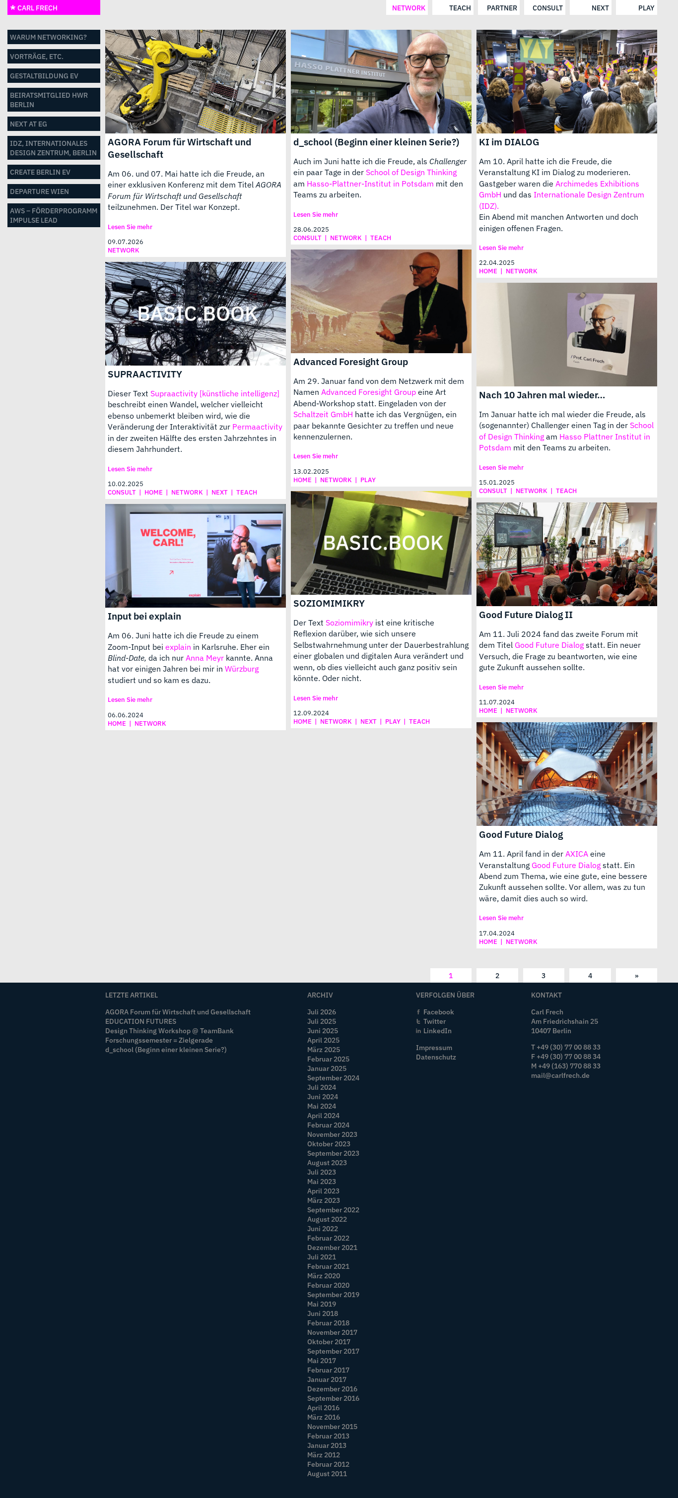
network (408, 7)
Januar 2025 (326, 1068)
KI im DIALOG (509, 141)
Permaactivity (257, 427)
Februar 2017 (328, 1369)
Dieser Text (129, 393)
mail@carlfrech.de (560, 1075)
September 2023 (333, 1153)
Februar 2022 (328, 1238)
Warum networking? (48, 37)
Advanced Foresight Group (350, 361)
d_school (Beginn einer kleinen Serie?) (376, 141)
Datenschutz (436, 1056)
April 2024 (323, 1115)
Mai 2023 (321, 1181)
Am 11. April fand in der (522, 854)
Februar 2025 (328, 1058)
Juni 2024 (322, 1096)
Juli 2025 (321, 1021)
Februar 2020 (328, 1285)
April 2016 (323, 1407)
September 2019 (333, 1294)
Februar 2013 (328, 1435)
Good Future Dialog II (526, 614)
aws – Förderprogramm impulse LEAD (53, 215)
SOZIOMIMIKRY (329, 603)
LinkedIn (437, 1030)
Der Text (309, 622)
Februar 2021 (328, 1266)
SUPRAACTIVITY (145, 374)
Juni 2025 (322, 1030)
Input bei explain (144, 616)
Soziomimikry (349, 622)
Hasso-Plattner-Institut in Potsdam (370, 183)
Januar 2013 (326, 1445)
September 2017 (333, 1351)
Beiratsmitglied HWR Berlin (49, 99)
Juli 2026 (321, 1011)
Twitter (434, 1021)
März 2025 (323, 1049)
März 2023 (323, 1200)
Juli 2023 (321, 1172)
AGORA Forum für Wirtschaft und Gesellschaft (179, 147)
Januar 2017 (326, 1379)
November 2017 (332, 1332)
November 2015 (332, 1426)
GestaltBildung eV (44, 75)
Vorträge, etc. (37, 56)
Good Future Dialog (549, 645)
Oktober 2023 (328, 1143)
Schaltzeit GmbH (323, 414)
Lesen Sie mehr (130, 227)
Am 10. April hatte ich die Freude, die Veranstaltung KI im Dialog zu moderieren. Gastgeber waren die (554, 172)
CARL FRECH (37, 7)
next (600, 7)
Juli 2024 (321, 1087)
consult (548, 7)
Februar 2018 (328, 1322)
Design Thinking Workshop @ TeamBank (169, 1030)
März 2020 (323, 1275)
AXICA (576, 854)
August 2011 (327, 1473)
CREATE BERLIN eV (40, 172)
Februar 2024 (328, 1124)
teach (460, 7)
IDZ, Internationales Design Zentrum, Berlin (53, 147)
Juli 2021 (321, 1256)
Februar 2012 (328, 1464)
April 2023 (323, 1190)
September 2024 (333, 1077)
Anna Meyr (205, 658)
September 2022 (333, 1209)
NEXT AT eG (28, 123)
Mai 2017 (321, 1360)
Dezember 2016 (332, 1388)
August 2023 (327, 1162)
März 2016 (323, 1417)
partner (502, 7)
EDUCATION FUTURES (140, 1021)
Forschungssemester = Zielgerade (159, 1040)
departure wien (39, 191)
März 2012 (323, 1454)
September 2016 (333, 1398)
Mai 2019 (321, 1304)
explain (178, 647)
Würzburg (242, 669)
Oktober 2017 (328, 1341)
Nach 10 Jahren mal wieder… (542, 394)
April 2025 (323, 1040)
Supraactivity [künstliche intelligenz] (214, 393)
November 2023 (332, 1134)
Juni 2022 (322, 1228)
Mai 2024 (321, 1106)
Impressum (434, 1047)
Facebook (438, 1011)
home (488, 271)
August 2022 (327, 1219)
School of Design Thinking (411, 172)
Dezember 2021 (332, 1247)
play (646, 7)
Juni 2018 (322, 1313)
